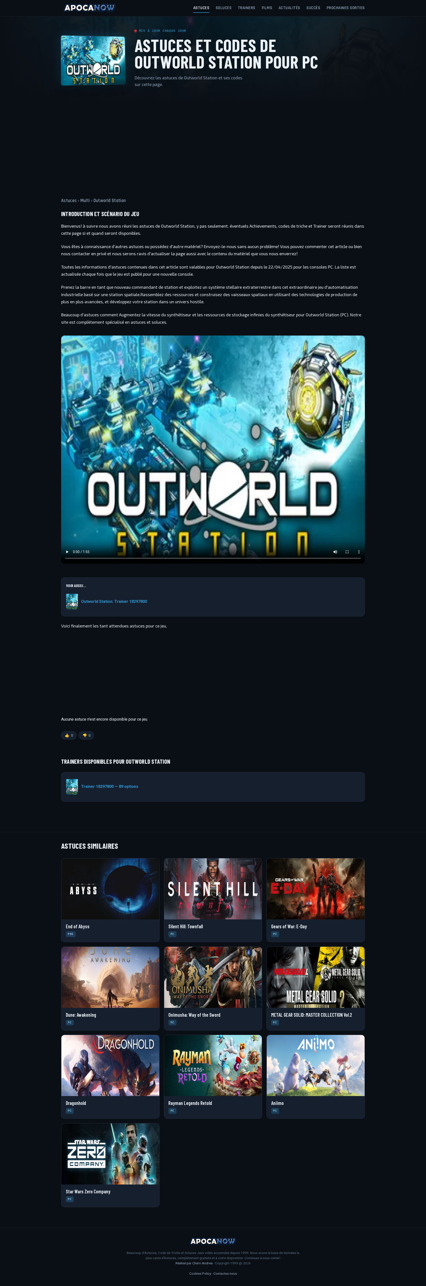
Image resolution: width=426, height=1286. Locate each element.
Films (267, 8)
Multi (85, 200)
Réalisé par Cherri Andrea (194, 1263)
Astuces (201, 8)
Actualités (289, 8)
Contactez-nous (225, 1273)
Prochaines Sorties (346, 8)
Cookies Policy (200, 1273)
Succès (313, 8)
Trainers (246, 8)
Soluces (224, 8)
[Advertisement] (213, 139)
